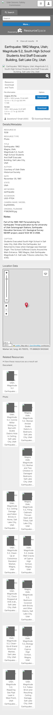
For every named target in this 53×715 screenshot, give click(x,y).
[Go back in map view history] (6, 314)
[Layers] (45, 273)
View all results (27, 41)
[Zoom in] (6, 273)
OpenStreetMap (35, 345)
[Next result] (36, 41)
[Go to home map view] (6, 306)
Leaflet (17, 345)
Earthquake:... (11, 391)
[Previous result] (17, 41)
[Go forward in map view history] (6, 310)
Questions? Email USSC (17, 119)
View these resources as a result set (21, 361)
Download (41, 97)
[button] (26, 305)
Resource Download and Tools (9, 85)
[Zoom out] (6, 300)
